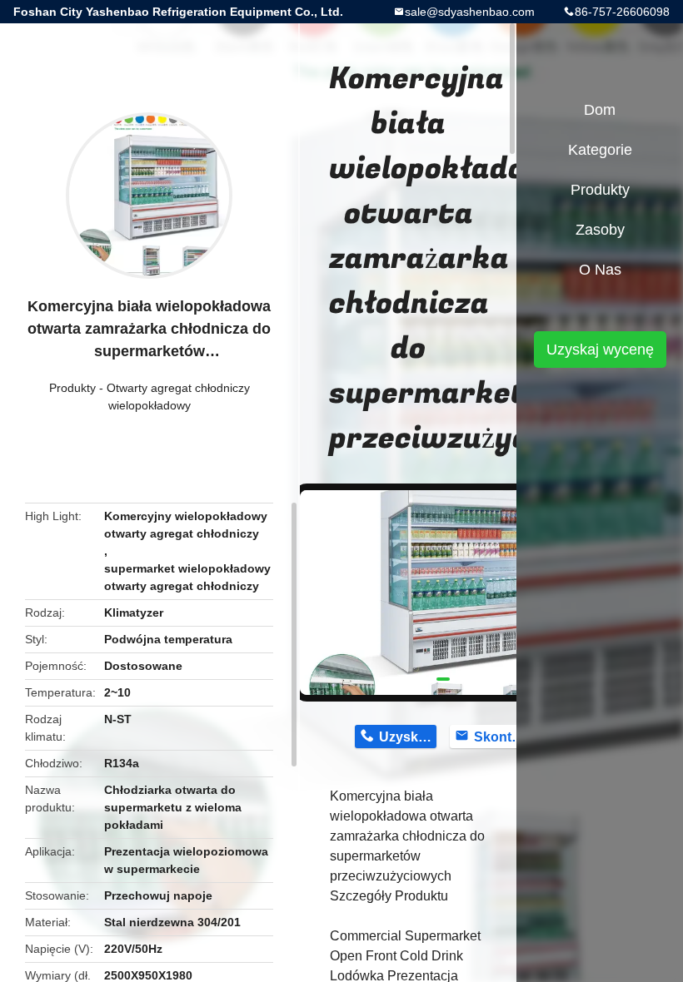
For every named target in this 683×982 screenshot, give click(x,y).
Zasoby (600, 229)
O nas (600, 269)
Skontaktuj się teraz (502, 737)
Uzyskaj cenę (407, 737)
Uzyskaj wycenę (600, 349)
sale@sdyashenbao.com (470, 11)
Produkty (72, 387)
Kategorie (600, 149)
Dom (600, 110)
